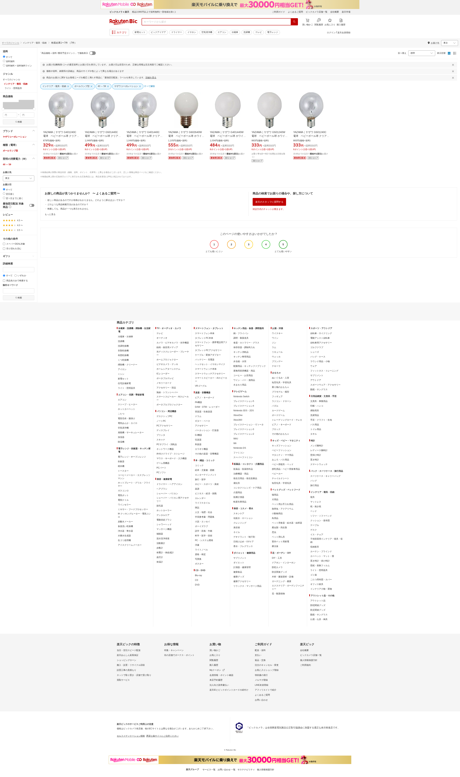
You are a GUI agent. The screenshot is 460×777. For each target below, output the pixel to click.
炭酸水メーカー (125, 521)
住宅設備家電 (124, 383)
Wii (234, 443)
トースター (123, 471)
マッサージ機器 (164, 529)
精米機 (121, 466)
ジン (274, 342)
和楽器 (198, 444)
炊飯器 (121, 461)
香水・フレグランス (243, 546)
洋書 (197, 545)
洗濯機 (246, 32)
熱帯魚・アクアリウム (282, 509)
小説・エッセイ (202, 521)
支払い (258, 655)
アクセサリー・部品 (166, 387)
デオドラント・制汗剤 (244, 537)
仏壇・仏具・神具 (319, 619)
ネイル (236, 532)
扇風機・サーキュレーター (131, 432)
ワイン (275, 338)
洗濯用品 (314, 415)
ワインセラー (124, 504)
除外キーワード (10, 285)
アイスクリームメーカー (130, 545)
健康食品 (237, 572)
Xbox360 (237, 420)
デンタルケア (163, 515)
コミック (199, 465)
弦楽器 (198, 439)
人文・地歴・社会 (203, 512)
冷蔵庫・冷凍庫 (125, 336)
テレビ (258, 32)
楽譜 (197, 489)
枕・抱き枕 (315, 506)
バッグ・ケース (317, 356)
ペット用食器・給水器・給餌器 (287, 523)
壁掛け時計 (315, 455)
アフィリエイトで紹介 (265, 690)
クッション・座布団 (320, 520)
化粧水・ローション (243, 518)
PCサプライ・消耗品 (167, 444)
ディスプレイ (163, 430)
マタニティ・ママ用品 (282, 455)
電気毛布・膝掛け (126, 418)
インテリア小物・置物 (321, 589)
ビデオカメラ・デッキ (167, 364)
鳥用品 (275, 518)
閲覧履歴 (214, 660)
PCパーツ (161, 468)
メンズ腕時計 (316, 445)
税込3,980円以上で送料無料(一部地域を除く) (154, 12)
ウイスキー (277, 333)
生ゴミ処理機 (124, 540)
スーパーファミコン (243, 457)
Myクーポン (215, 670)
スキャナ (161, 439)
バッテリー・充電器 (204, 359)
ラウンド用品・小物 (320, 361)
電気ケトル (123, 500)
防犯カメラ (277, 567)
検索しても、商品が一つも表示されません (67, 209)
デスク (313, 530)
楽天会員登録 (343, 32)
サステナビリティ (246, 769)
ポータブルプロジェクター (169, 404)
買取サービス (123, 680)
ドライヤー (176, 32)
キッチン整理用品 (242, 356)
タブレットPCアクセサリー (208, 350)
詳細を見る (151, 77)
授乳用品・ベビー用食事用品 (286, 469)
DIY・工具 (277, 558)
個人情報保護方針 (308, 660)
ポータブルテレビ (165, 378)
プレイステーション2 (243, 434)
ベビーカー (277, 473)
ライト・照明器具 (126, 388)
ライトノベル (201, 549)
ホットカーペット (126, 409)
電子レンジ (272, 32)
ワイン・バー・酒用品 (244, 380)
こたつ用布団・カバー (321, 579)
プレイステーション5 (243, 401)
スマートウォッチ (319, 464)
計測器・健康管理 (242, 567)
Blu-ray (198, 575)
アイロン (122, 369)
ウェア (313, 366)
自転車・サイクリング (321, 333)
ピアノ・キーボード (204, 397)
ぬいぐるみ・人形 (280, 378)
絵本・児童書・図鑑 (204, 470)
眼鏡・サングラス (319, 389)
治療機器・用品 (241, 473)
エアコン (222, 32)
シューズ (314, 352)
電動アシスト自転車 (320, 338)
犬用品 (275, 499)
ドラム (198, 416)
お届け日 (7, 184)
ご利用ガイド (278, 12)
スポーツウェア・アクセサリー (325, 385)
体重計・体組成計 (165, 552)
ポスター (199, 563)
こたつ (121, 414)
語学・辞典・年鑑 (203, 531)
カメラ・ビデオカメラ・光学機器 (173, 342)
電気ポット (123, 495)
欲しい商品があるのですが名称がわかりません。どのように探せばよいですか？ (86, 200)
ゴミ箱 (313, 575)
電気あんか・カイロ (127, 423)
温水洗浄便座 (163, 538)
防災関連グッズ (279, 572)
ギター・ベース (202, 421)
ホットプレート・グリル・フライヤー (134, 484)
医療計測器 (238, 497)
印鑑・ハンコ (316, 406)
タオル (313, 434)
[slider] (3, 109)
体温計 (160, 562)
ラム (274, 347)
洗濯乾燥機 (123, 346)
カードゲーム (278, 410)
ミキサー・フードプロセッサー (133, 509)
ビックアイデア (158, 32)
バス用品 (314, 424)
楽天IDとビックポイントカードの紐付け (229, 690)
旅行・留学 (200, 479)
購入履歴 (214, 665)
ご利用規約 (305, 665)
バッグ (313, 480)
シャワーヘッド (164, 524)
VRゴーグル (201, 386)
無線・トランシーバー (167, 392)
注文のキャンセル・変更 (267, 665)
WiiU (235, 438)
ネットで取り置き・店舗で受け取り (134, 675)
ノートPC (161, 421)
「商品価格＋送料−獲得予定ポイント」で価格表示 (63, 53)
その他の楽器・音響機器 (207, 453)
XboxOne (238, 415)
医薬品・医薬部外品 (243, 469)
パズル (275, 406)
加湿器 (121, 437)
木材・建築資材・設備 (282, 576)
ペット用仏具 (278, 537)
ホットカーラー (164, 510)
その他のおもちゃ (280, 434)
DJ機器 (198, 435)
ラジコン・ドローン (281, 401)
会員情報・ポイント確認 (221, 675)
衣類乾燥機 (123, 350)
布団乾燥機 (123, 355)
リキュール (277, 352)
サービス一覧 (209, 769)
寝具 (312, 497)
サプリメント (239, 558)
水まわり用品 (239, 385)
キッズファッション (281, 445)
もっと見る (50, 214)
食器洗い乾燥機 (125, 526)
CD (196, 580)
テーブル (314, 525)
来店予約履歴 (216, 680)
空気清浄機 (206, 32)
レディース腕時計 (319, 450)
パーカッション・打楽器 (207, 430)
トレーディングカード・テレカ (287, 420)
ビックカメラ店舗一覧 (316, 12)
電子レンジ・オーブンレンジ (132, 457)
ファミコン (238, 452)
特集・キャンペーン (174, 650)
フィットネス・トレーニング (324, 371)
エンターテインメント (206, 475)
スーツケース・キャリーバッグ (325, 476)
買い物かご (215, 650)
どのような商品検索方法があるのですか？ (67, 204)
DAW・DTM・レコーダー (207, 407)
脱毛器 (160, 506)
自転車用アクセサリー (321, 342)
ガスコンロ (123, 490)
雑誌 (197, 507)
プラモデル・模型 (280, 392)
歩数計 (160, 548)
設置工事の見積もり (126, 670)
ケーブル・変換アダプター (208, 355)
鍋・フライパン (241, 333)
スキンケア (238, 513)
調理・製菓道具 (241, 338)
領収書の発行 (261, 675)
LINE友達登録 (261, 685)
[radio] (4, 56)
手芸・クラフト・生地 (321, 420)
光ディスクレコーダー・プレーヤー (173, 353)
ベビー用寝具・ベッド (282, 464)
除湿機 (121, 442)
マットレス (315, 502)
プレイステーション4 (243, 406)
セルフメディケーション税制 (131, 736)
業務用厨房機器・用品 (244, 371)
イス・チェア (316, 534)
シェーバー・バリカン (167, 493)
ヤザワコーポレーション (15, 137)
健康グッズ (238, 576)
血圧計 (160, 557)
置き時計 (314, 459)
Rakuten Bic (123, 22)
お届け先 (7, 172)
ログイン (331, 32)
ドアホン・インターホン (284, 562)
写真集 (198, 559)
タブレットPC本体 (204, 338)
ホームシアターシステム (168, 369)
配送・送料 (260, 650)
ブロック (276, 429)
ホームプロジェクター (167, 359)
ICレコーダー (163, 373)
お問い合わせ (261, 700)
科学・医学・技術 (203, 535)
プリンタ (161, 435)
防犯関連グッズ (317, 605)
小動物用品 (277, 513)
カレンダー (200, 498)
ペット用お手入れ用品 (282, 504)
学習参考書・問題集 (204, 517)
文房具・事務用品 (319, 401)
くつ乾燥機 (123, 360)
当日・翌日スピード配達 (129, 650)
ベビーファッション (281, 450)
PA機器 (198, 402)
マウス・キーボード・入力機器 (172, 458)
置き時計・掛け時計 (320, 561)
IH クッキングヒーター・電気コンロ (134, 515)
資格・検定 (200, 554)
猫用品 (275, 495)
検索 (20, 122)
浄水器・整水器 (125, 531)
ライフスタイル (202, 503)
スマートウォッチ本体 (206, 369)
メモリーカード (164, 383)
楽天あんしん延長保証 (127, 655)
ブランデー (277, 361)
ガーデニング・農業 (281, 581)
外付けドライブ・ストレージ (171, 453)
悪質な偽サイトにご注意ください (162, 736)
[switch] (31, 205)
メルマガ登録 (261, 680)
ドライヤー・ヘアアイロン (169, 484)
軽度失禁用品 (239, 502)
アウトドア (315, 380)
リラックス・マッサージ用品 (247, 586)
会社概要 (334, 12)
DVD (197, 585)
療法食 (275, 546)
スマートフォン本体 (204, 333)
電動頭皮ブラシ (164, 520)
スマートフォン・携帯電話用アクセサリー (211, 344)
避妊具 (236, 483)
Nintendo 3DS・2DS (243, 410)
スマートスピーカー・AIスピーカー (173, 398)
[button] (11, 104)
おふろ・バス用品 (280, 459)
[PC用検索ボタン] (294, 21)
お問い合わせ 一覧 (226, 769)
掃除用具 (314, 410)
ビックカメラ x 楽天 (119, 12)
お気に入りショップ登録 (267, 670)
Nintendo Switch (241, 396)
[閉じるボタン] (453, 65)
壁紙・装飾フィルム (320, 565)
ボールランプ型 (10, 150)
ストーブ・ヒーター (127, 404)
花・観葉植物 (278, 593)
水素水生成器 (124, 535)
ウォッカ (276, 356)
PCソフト (161, 472)
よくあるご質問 (295, 12)
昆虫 (274, 532)
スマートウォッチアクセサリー (210, 373)
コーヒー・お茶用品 (243, 375)
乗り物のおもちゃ (280, 387)
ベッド (313, 511)
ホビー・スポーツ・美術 (207, 484)
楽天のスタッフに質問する (269, 202)
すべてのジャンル (10, 43)
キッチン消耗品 (241, 352)
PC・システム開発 (204, 540)
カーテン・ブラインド (321, 551)
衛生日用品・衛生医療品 (245, 478)
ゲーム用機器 (163, 463)
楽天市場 (346, 12)
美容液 (236, 527)
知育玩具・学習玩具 (281, 382)
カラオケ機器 (201, 449)
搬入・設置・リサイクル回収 (131, 665)
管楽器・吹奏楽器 (203, 411)
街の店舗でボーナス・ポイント (179, 655)
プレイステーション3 (243, 429)
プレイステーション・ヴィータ (248, 424)
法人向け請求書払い (219, 685)
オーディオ (162, 338)
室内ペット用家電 (280, 541)
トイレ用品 (315, 429)
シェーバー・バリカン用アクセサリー (173, 499)
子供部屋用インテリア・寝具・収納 (326, 540)
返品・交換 (260, 660)
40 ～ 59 (7, 164)
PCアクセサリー (164, 425)
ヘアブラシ (162, 489)
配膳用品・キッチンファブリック (249, 366)
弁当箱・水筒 (239, 361)
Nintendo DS (239, 448)
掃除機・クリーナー (127, 364)
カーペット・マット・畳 (322, 556)
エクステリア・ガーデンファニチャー (288, 587)
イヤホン (191, 32)
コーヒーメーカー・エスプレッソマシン (134, 477)
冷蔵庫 (235, 32)
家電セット (140, 32)
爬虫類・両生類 (279, 527)
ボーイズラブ (201, 526)
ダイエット (238, 562)
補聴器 (160, 534)
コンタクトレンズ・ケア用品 (247, 488)
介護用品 (237, 492)
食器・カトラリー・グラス (246, 342)
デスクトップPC (164, 416)
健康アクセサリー (242, 581)
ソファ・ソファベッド (321, 516)
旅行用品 (314, 485)
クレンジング (239, 523)
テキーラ (276, 366)
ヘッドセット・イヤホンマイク (210, 364)
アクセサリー (201, 425)
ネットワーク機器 (165, 449)
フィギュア (277, 396)
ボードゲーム (278, 415)
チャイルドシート (280, 478)
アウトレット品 (317, 600)
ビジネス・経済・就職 (206, 493)
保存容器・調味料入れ (244, 347)
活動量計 (161, 543)
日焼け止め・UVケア (243, 541)
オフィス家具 (316, 584)
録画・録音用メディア (167, 347)
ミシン (121, 374)
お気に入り (215, 655)
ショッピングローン (126, 660)
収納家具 (314, 547)
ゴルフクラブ (316, 347)
